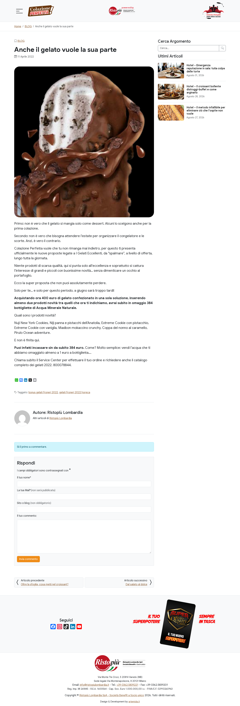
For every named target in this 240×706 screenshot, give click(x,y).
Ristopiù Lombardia (60, 418)
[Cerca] (222, 48)
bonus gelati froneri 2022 (43, 392)
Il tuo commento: (27, 515)
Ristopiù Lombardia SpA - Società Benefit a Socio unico (111, 695)
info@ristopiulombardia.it (94, 685)
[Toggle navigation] (19, 11)
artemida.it (134, 701)
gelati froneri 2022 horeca (74, 392)
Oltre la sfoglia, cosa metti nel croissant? (44, 584)
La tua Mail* (36, 490)
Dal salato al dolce (136, 584)
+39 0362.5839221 (127, 685)
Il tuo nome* (24, 477)
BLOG (20, 41)
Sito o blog (34, 503)
